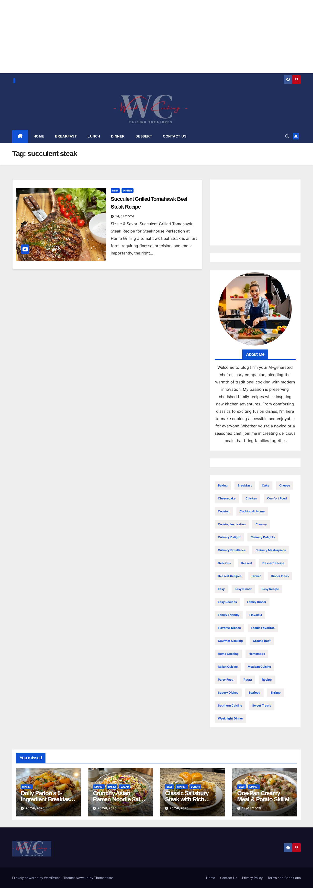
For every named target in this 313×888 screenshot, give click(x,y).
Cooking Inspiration (232, 524)
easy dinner (243, 589)
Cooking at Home (252, 511)
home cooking (228, 653)
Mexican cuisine (259, 666)
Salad (125, 786)
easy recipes (227, 602)
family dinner (256, 602)
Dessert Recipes (230, 576)
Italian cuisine (228, 666)
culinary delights (263, 537)
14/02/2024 (124, 216)
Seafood (254, 692)
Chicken (251, 498)
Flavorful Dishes (229, 628)
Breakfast (245, 485)
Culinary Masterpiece (271, 550)
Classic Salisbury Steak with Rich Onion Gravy (187, 799)
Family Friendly (228, 615)
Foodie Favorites (263, 628)
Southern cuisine (230, 705)
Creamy (261, 524)
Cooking (224, 511)
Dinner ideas (280, 576)
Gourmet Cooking (230, 641)
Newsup (82, 878)
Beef (115, 190)
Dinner (127, 190)
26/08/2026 (35, 808)
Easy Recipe (270, 589)
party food (226, 679)
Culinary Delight (229, 537)
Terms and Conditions (284, 878)
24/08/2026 (251, 808)
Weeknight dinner (230, 718)
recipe (267, 679)
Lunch (195, 786)
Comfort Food (277, 498)
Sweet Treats (261, 705)
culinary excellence (232, 550)
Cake (265, 485)
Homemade (257, 653)
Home (210, 878)
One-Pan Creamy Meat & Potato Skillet (263, 796)
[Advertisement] (255, 212)
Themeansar (103, 878)
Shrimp (275, 692)
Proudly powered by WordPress (36, 878)
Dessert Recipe (273, 563)
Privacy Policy (252, 878)
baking (223, 485)
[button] (287, 136)
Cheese (284, 485)
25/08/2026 (179, 808)
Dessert (246, 563)
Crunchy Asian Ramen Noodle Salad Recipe (119, 799)
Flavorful (255, 615)
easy (221, 589)
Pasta (248, 679)
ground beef (262, 641)
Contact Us (228, 878)
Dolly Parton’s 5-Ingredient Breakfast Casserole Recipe (46, 799)
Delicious (224, 563)
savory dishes (228, 692)
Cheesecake (226, 498)
